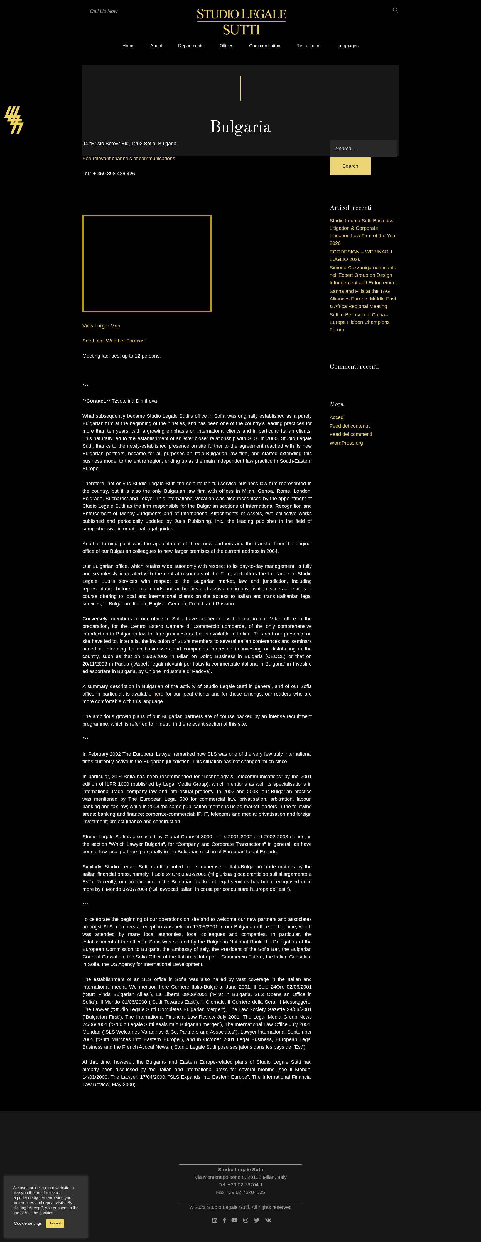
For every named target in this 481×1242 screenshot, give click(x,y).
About (156, 45)
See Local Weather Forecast (114, 341)
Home (128, 45)
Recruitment (308, 45)
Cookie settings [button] (28, 1223)
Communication (264, 45)
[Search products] (392, 10)
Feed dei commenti (351, 434)
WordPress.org (346, 443)
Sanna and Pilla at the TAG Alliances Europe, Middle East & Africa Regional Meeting (363, 299)
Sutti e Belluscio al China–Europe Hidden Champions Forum (360, 322)
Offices (226, 45)
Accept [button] (55, 1223)
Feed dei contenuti (350, 426)
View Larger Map (101, 326)
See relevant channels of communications (128, 158)
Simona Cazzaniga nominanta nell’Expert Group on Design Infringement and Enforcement (363, 275)
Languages (347, 45)
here (158, 694)
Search (350, 166)
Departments (190, 45)
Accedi (337, 417)
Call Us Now (103, 11)
